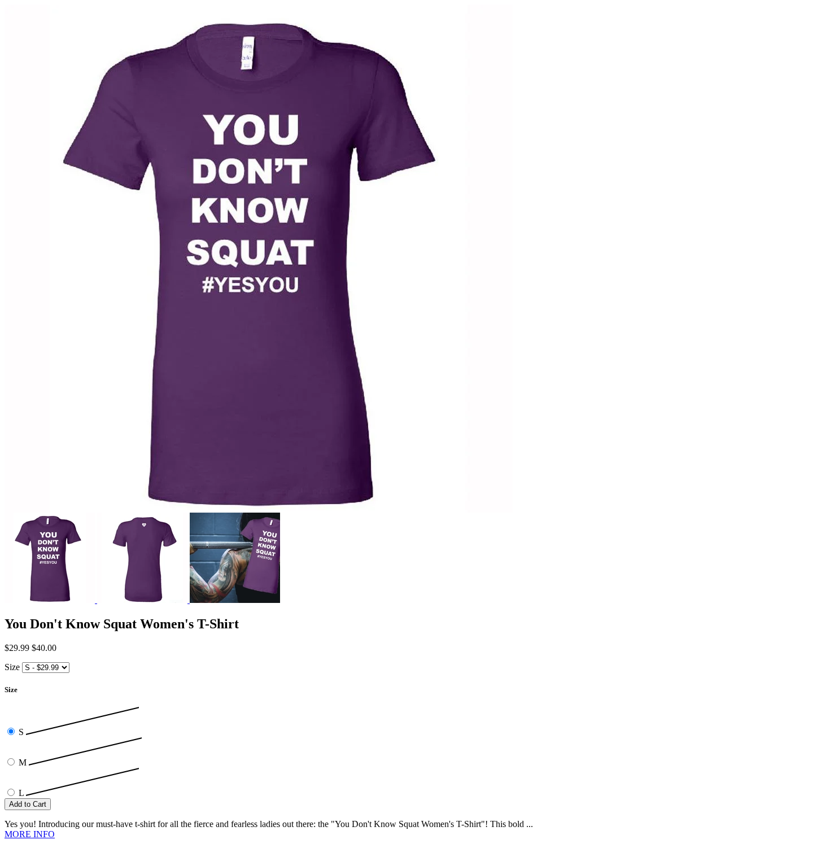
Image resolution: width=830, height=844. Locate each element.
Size (12, 667)
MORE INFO (30, 834)
